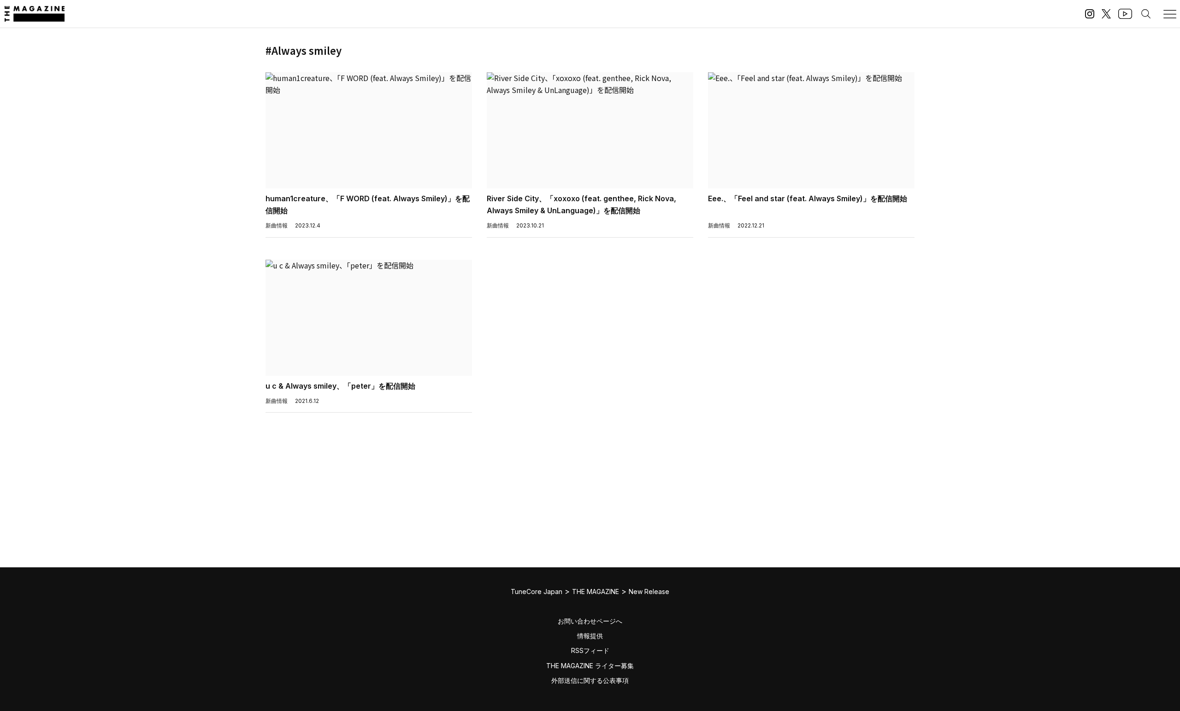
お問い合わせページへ (590, 621)
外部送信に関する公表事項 (590, 680)
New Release (649, 591)
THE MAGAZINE (595, 591)
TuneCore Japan (536, 591)
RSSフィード (590, 650)
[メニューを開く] (1170, 14)
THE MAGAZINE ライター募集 (590, 666)
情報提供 (590, 636)
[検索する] (1145, 13)
